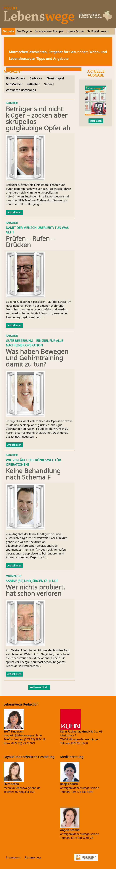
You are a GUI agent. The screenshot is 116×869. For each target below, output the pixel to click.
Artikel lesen (14, 212)
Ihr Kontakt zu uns (98, 31)
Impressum (13, 857)
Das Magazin (24, 31)
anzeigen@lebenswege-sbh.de (79, 788)
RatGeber (33, 84)
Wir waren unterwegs (21, 90)
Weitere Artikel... (39, 687)
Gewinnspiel (55, 78)
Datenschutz (33, 857)
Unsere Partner (75, 31)
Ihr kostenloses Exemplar (49, 31)
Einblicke (36, 78)
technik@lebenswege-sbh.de (22, 788)
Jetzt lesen (96, 120)
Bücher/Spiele (15, 78)
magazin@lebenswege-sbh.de (23, 735)
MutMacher (14, 84)
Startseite (8, 31)
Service (49, 84)
